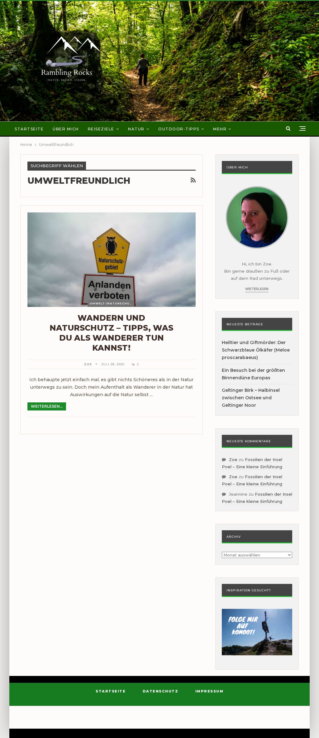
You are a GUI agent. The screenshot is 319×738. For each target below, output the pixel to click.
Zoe (233, 459)
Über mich (66, 129)
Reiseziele (101, 129)
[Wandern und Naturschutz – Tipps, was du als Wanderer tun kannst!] (111, 259)
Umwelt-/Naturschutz (112, 303)
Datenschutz (161, 691)
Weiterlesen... (47, 406)
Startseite (29, 129)
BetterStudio (212, 720)
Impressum (209, 691)
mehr (219, 129)
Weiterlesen (257, 289)
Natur (136, 129)
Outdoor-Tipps (178, 129)
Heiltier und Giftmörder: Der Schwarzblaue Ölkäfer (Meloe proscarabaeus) (256, 350)
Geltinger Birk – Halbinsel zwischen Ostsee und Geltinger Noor (251, 397)
